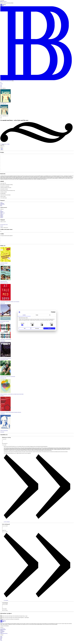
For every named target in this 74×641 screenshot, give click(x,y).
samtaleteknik (2, 203)
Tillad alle (49, 328)
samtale (1, 202)
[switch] (32, 325)
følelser (1, 205)
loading (1, 147)
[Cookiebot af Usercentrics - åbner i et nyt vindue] (51, 312)
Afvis (24, 328)
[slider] (37, 102)
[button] (37, 615)
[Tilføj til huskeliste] (1, 149)
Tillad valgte (37, 328)
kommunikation (2, 204)
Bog (1, 145)
